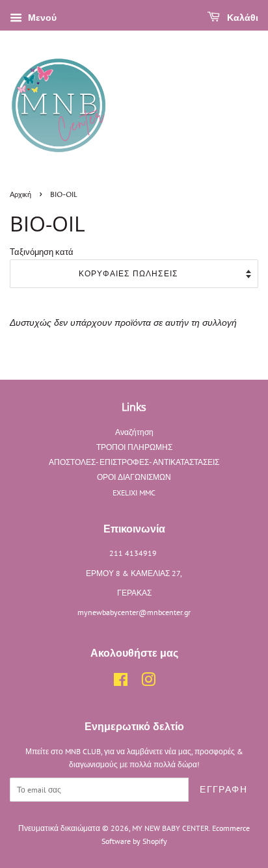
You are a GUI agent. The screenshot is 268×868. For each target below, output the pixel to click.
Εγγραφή (223, 789)
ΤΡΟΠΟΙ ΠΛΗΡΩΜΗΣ (134, 447)
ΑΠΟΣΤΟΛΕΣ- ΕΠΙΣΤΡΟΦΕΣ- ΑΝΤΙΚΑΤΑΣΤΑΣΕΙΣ (134, 462)
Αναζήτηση (134, 432)
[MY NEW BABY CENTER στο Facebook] (120, 682)
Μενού (41, 17)
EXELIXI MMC (134, 492)
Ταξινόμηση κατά (42, 251)
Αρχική (20, 195)
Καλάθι (241, 18)
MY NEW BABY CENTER (170, 828)
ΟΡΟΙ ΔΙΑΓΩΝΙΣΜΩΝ (134, 477)
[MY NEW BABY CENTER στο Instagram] (148, 682)
